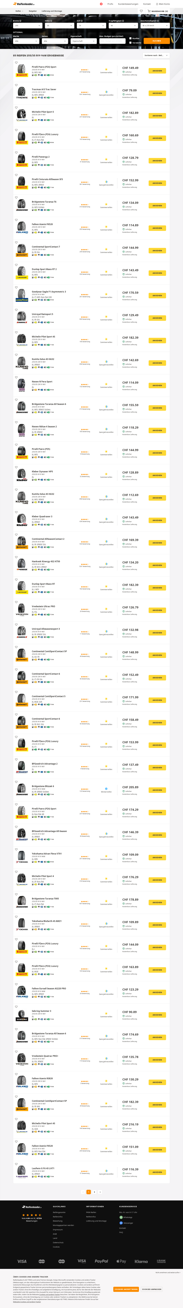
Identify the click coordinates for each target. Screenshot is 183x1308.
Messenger (128, 1223)
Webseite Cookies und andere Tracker (27, 1302)
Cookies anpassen (151, 1289)
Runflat (135, 38)
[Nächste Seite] (100, 1192)
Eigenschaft (76, 36)
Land (55, 1238)
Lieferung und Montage (52, 11)
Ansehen (157, 71)
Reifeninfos (57, 1216)
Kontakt (147, 4)
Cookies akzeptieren (126, 1289)
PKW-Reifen (91, 1212)
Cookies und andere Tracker (49, 1294)
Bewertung (57, 1221)
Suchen (157, 41)
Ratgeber (33, 11)
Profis (110, 4)
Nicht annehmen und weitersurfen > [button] (168, 1272)
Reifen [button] (18, 11)
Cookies (56, 1247)
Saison (45, 36)
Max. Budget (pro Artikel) (111, 36)
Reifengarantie (59, 1212)
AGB (55, 1234)
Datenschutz (58, 1242)
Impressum (58, 1229)
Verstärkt (136, 42)
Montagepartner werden (63, 1225)
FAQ (121, 1232)
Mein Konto (164, 4)
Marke (16, 36)
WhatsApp (127, 1217)
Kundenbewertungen (128, 4)
